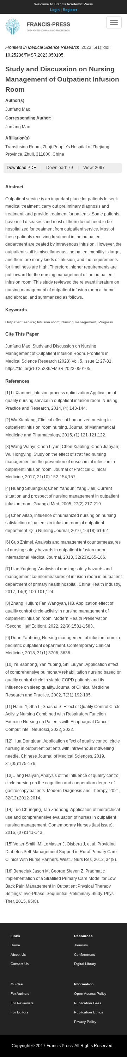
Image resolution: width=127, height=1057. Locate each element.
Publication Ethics (88, 1012)
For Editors (19, 1012)
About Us (18, 955)
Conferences (84, 955)
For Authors (20, 994)
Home (15, 945)
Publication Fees (87, 1003)
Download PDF (21, 168)
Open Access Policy (90, 994)
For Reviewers (22, 1003)
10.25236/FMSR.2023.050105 (34, 55)
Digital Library (85, 964)
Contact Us (20, 964)
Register (70, 10)
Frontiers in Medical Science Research (42, 47)
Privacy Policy (85, 1022)
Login (55, 10)
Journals (81, 945)
